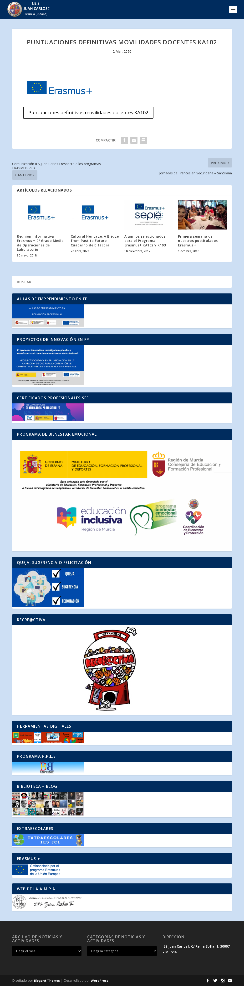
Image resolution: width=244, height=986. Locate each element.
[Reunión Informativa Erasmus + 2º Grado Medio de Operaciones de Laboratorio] (41, 215)
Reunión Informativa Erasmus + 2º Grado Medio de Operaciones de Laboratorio (40, 243)
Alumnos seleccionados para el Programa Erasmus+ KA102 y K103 (145, 240)
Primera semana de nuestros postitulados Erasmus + (198, 240)
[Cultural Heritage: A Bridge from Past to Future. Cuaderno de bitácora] (95, 215)
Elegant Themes (47, 980)
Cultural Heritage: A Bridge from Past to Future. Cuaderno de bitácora (95, 240)
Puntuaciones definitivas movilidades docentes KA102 (88, 112)
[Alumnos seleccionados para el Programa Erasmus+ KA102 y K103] (148, 215)
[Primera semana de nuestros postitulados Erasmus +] (202, 215)
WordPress (99, 980)
